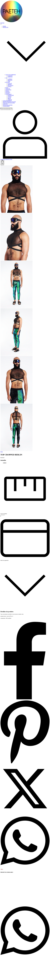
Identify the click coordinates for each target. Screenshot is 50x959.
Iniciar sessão (9, 159)
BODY (6, 87)
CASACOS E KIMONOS (10, 74)
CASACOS (10, 75)
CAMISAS (10, 79)
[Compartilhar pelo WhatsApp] (25, 868)
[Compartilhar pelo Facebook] (25, 699)
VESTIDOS (7, 92)
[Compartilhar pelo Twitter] (25, 812)
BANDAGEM (11, 95)
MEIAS (9, 98)
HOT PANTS (10, 85)
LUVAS (9, 97)
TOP (6, 77)
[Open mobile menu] (0, 24)
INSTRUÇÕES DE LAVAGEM (9, 101)
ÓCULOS (7, 93)
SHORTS (10, 84)
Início (1, 451)
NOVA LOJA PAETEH (7, 105)
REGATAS (10, 80)
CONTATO (5, 103)
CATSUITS (7, 88)
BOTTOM (7, 82)
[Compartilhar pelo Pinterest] (25, 763)
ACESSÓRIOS (8, 94)
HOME (4, 26)
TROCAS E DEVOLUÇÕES (9, 102)
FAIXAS (9, 86)
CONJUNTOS (8, 89)
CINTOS (9, 96)
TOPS (9, 81)
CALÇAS (10, 83)
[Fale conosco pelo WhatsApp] (25, 957)
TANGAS (10, 99)
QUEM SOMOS (6, 106)
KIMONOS (10, 76)
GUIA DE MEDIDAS (7, 100)
